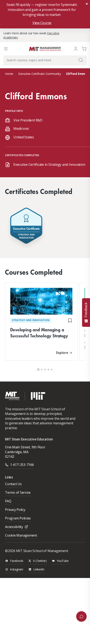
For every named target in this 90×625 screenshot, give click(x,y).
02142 (9, 456)
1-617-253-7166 (22, 464)
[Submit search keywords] (81, 60)
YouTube (63, 561)
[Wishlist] (69, 320)
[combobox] (45, 60)
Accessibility (14, 527)
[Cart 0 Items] (84, 48)
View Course (41, 22)
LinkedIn (38, 569)
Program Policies (18, 518)
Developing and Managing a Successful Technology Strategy (39, 333)
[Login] (75, 48)
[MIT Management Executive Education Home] (45, 49)
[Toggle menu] (5, 48)
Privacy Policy (15, 510)
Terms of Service (18, 493)
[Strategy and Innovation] (26, 226)
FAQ (8, 501)
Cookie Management (21, 536)
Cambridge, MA (16, 452)
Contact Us (13, 484)
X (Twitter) (40, 561)
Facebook (16, 561)
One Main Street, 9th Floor (25, 447)
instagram (16, 569)
